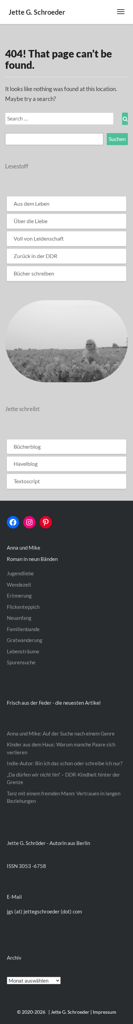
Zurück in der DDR (35, 256)
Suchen (117, 139)
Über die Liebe (30, 221)
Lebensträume (23, 651)
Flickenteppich (23, 607)
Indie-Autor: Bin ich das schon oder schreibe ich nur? (64, 763)
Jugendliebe (20, 573)
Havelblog (26, 463)
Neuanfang (19, 618)
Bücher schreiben (34, 273)
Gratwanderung (24, 640)
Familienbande (23, 629)
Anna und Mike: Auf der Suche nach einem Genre (61, 733)
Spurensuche (21, 662)
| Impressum (103, 1012)
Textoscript (27, 481)
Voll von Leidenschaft (39, 238)
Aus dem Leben (31, 203)
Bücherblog (27, 446)
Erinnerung (19, 595)
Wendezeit (19, 584)
